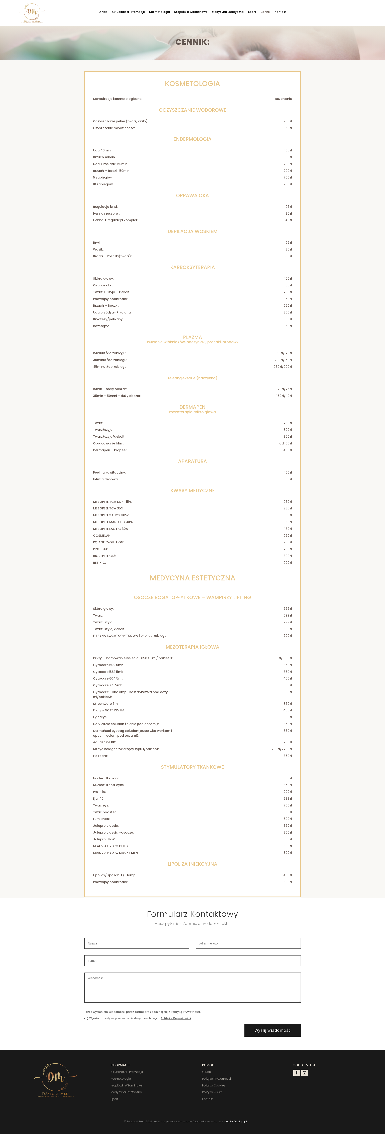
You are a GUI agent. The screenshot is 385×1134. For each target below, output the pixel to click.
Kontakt (280, 12)
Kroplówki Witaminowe (191, 12)
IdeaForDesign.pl (235, 1121)
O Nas (102, 12)
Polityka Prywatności (176, 1018)
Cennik (265, 12)
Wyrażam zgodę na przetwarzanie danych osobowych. (140, 1018)
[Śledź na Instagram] (304, 1073)
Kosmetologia (159, 12)
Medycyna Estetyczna (228, 12)
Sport (252, 12)
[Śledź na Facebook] (296, 1073)
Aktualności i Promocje (128, 12)
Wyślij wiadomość (272, 1030)
